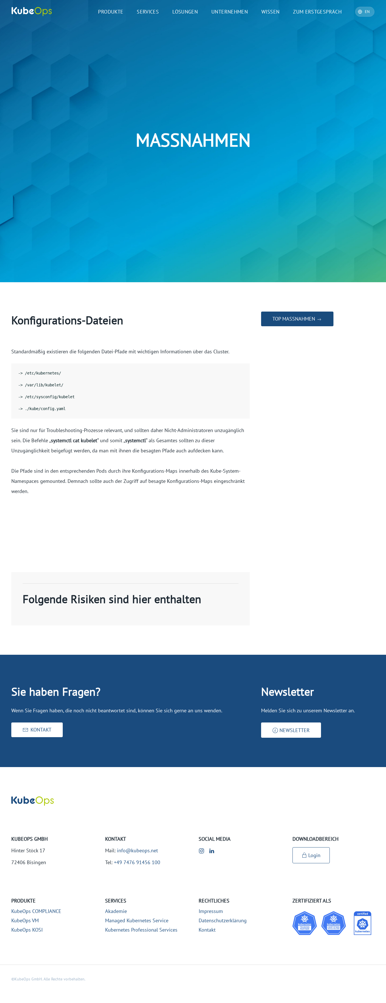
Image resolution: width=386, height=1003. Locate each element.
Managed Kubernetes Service (136, 920)
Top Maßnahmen (294, 319)
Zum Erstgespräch (317, 11)
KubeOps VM (25, 920)
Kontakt (207, 930)
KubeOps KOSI (27, 930)
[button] (291, 730)
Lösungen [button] (185, 11)
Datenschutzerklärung (223, 920)
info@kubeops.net (137, 850)
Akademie (116, 911)
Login (314, 855)
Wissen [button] (270, 11)
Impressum (211, 911)
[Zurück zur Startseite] (32, 11)
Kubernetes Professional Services (141, 930)
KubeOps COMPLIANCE (36, 911)
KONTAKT (41, 729)
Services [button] (148, 11)
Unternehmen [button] (229, 11)
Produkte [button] (110, 11)
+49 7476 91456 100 (137, 862)
